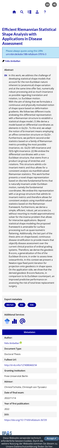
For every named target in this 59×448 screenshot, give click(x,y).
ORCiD (21, 343)
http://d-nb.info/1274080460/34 (20, 365)
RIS (21, 305)
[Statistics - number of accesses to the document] (14, 320)
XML (32, 305)
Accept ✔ (51, 438)
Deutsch (47, 4)
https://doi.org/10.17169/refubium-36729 (25, 420)
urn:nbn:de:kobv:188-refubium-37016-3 (26, 54)
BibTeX (10, 305)
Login (54, 4)
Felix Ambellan (12, 61)
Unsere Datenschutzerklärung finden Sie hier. (29, 446)
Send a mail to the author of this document (22, 321)
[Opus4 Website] (7, 434)
